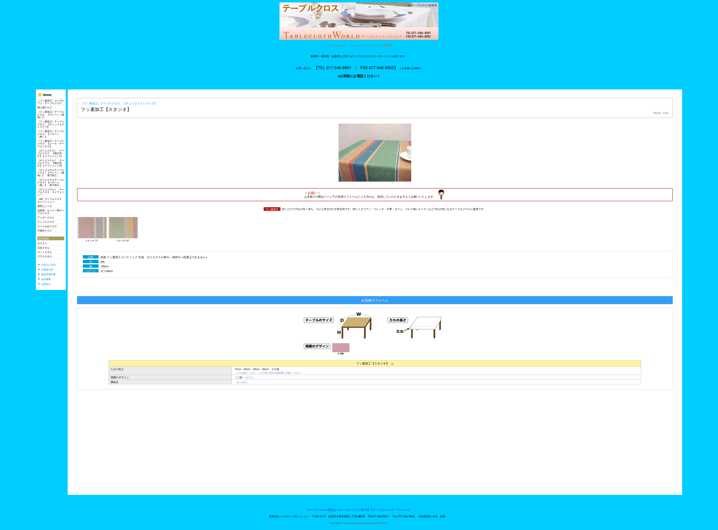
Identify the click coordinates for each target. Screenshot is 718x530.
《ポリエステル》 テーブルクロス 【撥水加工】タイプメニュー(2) (50, 162)
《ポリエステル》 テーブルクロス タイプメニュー (50, 192)
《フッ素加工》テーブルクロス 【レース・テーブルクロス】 (50, 143)
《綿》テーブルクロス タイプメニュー (50, 200)
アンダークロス (45, 217)
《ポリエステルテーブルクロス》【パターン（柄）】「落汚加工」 (50, 182)
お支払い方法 (48, 264)
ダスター (42, 243)
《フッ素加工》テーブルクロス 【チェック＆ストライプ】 (119, 103)
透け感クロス (44, 107)
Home (44, 94)
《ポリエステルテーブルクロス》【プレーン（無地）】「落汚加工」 (50, 172)
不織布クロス (44, 230)
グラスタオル (44, 256)
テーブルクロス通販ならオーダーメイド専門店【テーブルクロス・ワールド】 (359, 510)
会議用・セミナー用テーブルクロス (50, 211)
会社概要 (46, 279)
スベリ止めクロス (47, 226)
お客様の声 (47, 269)
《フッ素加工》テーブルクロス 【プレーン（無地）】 (50, 114)
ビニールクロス (45, 221)
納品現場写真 (48, 274)
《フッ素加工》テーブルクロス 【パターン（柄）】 (50, 133)
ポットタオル (44, 252)
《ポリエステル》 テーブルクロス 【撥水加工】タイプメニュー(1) (50, 153)
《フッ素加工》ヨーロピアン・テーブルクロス (50, 102)
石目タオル (43, 247)
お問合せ (46, 284)
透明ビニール (44, 206)
